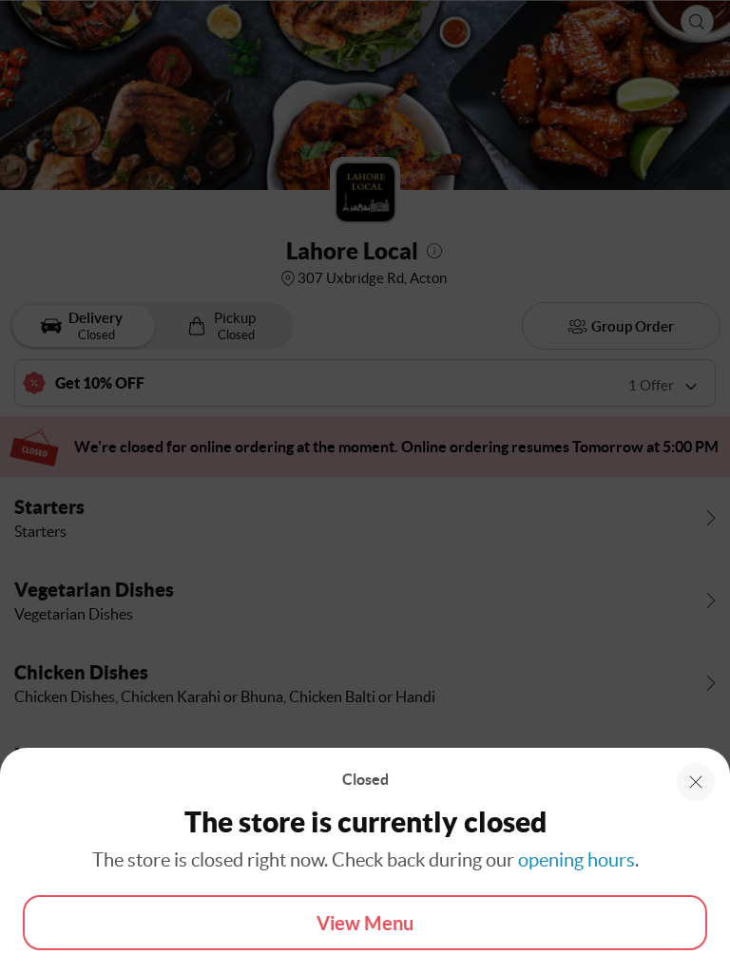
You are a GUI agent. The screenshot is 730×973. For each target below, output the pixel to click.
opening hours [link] (576, 859)
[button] (696, 782)
